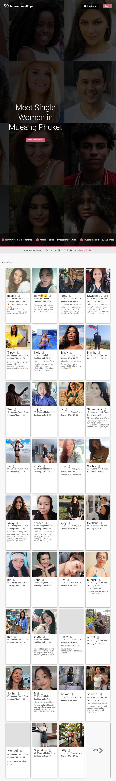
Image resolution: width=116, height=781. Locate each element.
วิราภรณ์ (92, 694)
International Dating (32, 250)
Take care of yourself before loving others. (71, 475)
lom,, (64, 295)
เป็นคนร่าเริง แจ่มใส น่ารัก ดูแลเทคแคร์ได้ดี (71, 646)
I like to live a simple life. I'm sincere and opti (45, 702)
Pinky (64, 636)
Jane (37, 580)
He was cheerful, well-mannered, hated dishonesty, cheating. (71, 651)
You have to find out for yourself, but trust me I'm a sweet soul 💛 (71, 366)
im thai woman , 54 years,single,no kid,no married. (71, 304)
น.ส (35, 646)
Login (107, 6)
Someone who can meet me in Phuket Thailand (97, 592)
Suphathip (40, 750)
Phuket (70, 250)
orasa (37, 636)
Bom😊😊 (40, 295)
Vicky (10, 523)
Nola (37, 352)
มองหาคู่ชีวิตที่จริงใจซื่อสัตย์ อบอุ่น (17, 763)
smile (37, 466)
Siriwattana (94, 409)
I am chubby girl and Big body (45, 361)
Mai (36, 693)
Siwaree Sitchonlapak (94, 295)
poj (36, 409)
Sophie (91, 466)
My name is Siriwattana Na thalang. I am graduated (98, 418)
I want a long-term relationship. (98, 703)
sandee (38, 523)
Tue (9, 409)
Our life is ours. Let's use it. (44, 532)
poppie (11, 295)
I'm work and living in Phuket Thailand (98, 588)
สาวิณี (91, 637)
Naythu (91, 352)
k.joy (63, 523)
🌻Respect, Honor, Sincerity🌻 (18, 304)
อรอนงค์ (12, 751)
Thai (60, 250)
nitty (63, 750)
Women (49, 250)
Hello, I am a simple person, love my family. (98, 304)
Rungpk (92, 580)
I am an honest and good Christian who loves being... (18, 532)
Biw (63, 580)
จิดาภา (65, 694)
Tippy (11, 352)
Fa (9, 466)
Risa (63, 466)
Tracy (64, 352)
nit (9, 580)
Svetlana (92, 523)
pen (9, 636)
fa (62, 409)
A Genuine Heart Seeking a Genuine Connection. (71, 361)
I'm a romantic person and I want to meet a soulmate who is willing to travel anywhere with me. (97, 709)
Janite (11, 693)
